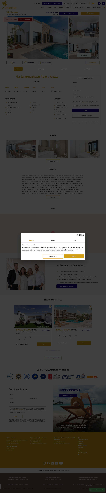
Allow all (73, 256)
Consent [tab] (31, 240)
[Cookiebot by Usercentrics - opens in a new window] (77, 235)
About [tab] (74, 240)
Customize (52, 256)
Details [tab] (53, 240)
